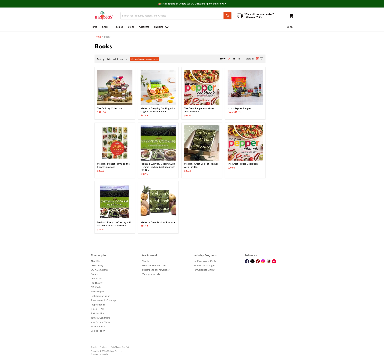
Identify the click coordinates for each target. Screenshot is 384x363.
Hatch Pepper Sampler (239, 108)
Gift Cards (96, 287)
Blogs (131, 26)
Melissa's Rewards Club (153, 265)
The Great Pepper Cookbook (243, 163)
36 (234, 58)
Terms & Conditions (100, 317)
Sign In (145, 261)
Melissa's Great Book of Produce (158, 222)
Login (289, 26)
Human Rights (97, 291)
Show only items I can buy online (144, 59)
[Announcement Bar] (192, 3)
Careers (94, 274)
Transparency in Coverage (103, 300)
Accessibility (97, 265)
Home (94, 26)
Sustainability (97, 313)
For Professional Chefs (205, 261)
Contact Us (96, 278)
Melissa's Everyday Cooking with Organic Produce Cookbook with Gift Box (158, 166)
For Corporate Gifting (204, 269)
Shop (105, 26)
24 (229, 58)
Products (103, 347)
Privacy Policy (98, 326)
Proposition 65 (98, 304)
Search (93, 347)
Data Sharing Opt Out (120, 347)
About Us (144, 26)
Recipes (119, 26)
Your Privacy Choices (101, 322)
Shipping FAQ (161, 26)
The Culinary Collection (109, 108)
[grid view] (257, 58)
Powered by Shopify (99, 354)
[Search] (227, 15)
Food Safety (96, 282)
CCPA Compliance (99, 269)
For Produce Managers (205, 265)
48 (238, 58)
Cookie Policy (98, 330)
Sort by (100, 59)
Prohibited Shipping (100, 296)
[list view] (261, 58)
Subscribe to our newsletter (155, 269)
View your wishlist (151, 274)
